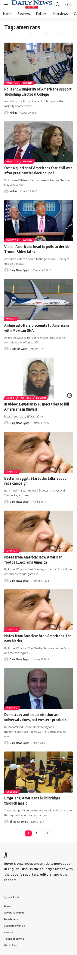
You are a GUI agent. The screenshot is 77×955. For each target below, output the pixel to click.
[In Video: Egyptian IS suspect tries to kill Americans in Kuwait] (38, 378)
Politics (12, 83)
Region (41, 398)
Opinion (12, 472)
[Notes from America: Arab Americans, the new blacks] (38, 609)
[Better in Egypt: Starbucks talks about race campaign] (38, 452)
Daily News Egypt (20, 270)
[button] (8, 4)
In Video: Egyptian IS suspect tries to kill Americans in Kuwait (36, 406)
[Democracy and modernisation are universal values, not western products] (38, 688)
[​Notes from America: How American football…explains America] (38, 531)
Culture (11, 791)
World (27, 83)
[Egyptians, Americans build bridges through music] (38, 772)
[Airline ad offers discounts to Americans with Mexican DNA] (38, 299)
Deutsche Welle (18, 349)
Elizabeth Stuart (19, 821)
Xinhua (13, 112)
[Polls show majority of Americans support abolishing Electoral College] (38, 63)
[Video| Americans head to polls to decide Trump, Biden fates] (38, 220)
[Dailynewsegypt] (32, 4)
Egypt (10, 398)
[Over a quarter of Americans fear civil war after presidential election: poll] (38, 141)
